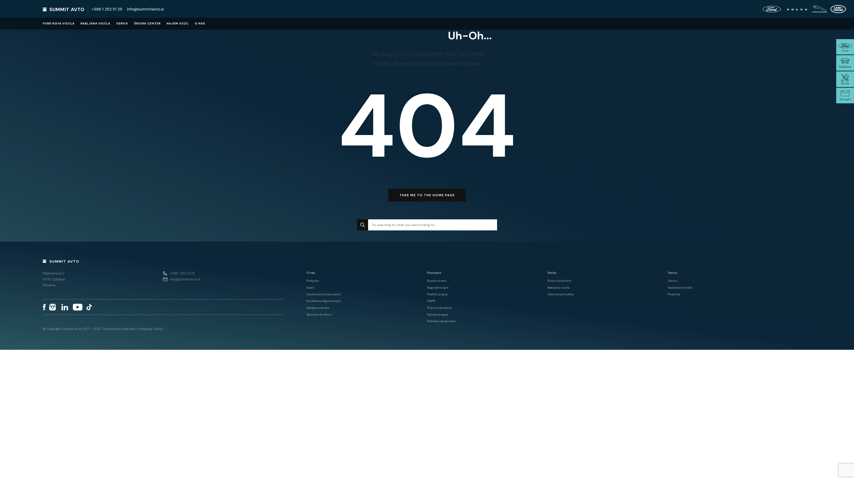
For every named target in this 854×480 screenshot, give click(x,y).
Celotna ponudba (560, 294)
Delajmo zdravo (317, 308)
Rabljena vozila (95, 23)
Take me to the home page (427, 195)
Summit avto (67, 9)
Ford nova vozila (59, 23)
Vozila (551, 273)
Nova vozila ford (559, 281)
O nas (200, 23)
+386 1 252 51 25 (107, 9)
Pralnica (674, 294)
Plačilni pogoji (437, 294)
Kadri (310, 288)
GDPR (431, 301)
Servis (122, 23)
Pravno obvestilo (439, 308)
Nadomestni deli (680, 288)
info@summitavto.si (145, 9)
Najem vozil (178, 23)
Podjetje (312, 281)
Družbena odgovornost (323, 301)
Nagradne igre (438, 288)
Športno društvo (318, 314)
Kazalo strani (437, 281)
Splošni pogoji (437, 314)
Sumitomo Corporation (323, 294)
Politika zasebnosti (441, 321)
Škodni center (147, 23)
